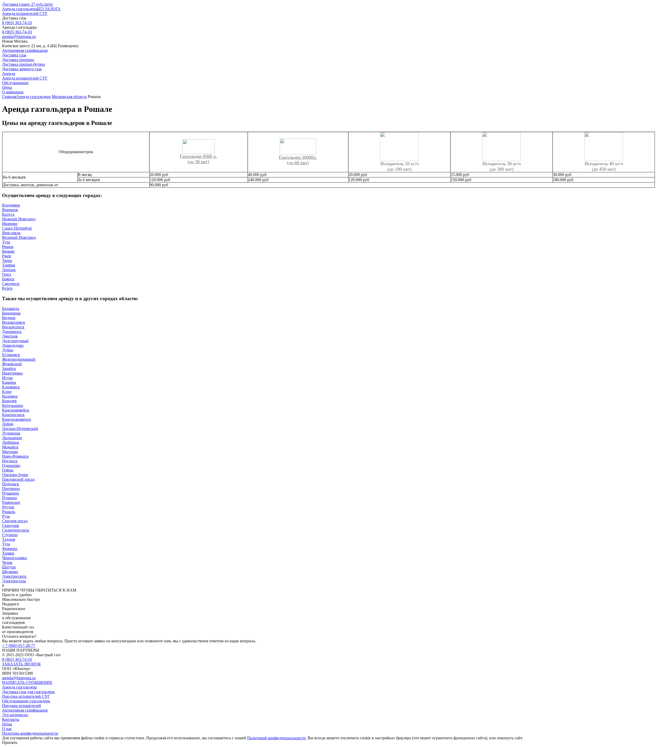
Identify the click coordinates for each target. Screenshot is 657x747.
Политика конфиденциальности (30, 733)
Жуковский (12, 364)
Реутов (8, 507)
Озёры (7, 470)
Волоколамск (13, 322)
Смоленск (11, 283)
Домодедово (13, 345)
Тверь (7, 260)
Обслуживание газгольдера (26, 701)
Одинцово (11, 465)
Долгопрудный (15, 341)
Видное (8, 318)
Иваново (9, 223)
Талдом (8, 539)
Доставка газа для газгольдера (28, 692)
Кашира (9, 382)
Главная (9, 96)
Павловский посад (18, 479)
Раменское (11, 502)
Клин (7, 391)
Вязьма (8, 251)
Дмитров (10, 336)
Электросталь (14, 581)
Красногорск (13, 414)
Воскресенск (13, 327)
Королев (9, 401)
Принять (9, 742)
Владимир (11, 205)
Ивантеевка (12, 373)
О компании (13, 92)
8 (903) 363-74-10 (17, 659)
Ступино (10, 535)
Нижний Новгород (18, 219)
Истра (7, 378)
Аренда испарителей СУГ (24, 13)
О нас (7, 728)
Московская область (69, 96)
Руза (6, 516)
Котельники (12, 405)
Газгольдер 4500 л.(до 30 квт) (198, 159)
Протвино (11, 488)
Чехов (7, 562)
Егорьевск (11, 354)
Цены (7, 87)
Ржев (6, 256)
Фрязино (9, 548)
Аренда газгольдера (31, 9)
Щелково (10, 571)
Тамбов (8, 265)
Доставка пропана (18, 59)
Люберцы (10, 442)
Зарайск (9, 368)
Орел (6, 274)
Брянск (8, 279)
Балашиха (10, 308)
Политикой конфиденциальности (276, 738)
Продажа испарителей (21, 705)
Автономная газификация (24, 50)
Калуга (8, 214)
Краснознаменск (16, 419)
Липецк (9, 270)
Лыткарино (12, 438)
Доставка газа (27, 4)
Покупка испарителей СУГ (26, 696)
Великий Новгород (19, 237)
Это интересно (15, 715)
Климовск (11, 387)
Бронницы (11, 313)
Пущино (9, 498)
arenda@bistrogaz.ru (19, 678)
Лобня (7, 424)
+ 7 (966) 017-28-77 (18, 645)
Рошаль (8, 511)
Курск (7, 288)
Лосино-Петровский (20, 428)
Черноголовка (14, 558)
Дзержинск (12, 331)
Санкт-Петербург (17, 228)
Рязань (7, 246)
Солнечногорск (15, 530)
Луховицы (11, 433)
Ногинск (9, 461)
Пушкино (10, 493)
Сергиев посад (15, 521)
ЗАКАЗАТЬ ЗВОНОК (21, 664)
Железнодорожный (18, 359)
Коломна (9, 396)
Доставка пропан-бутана (23, 64)
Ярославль (11, 233)
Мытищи (10, 451)
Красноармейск (15, 410)
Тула (6, 242)
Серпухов (10, 525)
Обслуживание (15, 83)
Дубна (7, 350)
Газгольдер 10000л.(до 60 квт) (298, 160)
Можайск (10, 447)
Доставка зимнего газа (22, 69)
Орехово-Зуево (15, 475)
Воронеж (10, 210)
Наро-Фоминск (15, 456)
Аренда (8, 73)
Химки (8, 553)
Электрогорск (14, 576)
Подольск (10, 484)
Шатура (9, 567)
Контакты (10, 719)
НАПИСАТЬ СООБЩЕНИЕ (27, 682)
